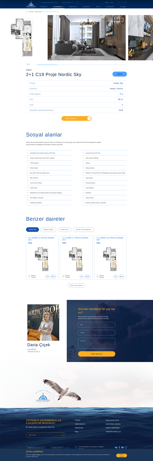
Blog (76, 431)
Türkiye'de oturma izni (113, 431)
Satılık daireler (38, 11)
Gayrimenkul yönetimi (113, 424)
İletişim (123, 6)
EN (122, 2)
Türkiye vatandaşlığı (113, 428)
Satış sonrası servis (112, 420)
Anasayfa (44, 6)
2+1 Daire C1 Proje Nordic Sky (41, 239)
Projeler (77, 420)
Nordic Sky (118, 83)
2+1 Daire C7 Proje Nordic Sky (75, 239)
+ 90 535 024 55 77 (67, 2)
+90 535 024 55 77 (33, 351)
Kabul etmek (122, 455)
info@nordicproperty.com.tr (49, 2)
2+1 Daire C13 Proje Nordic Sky (110, 239)
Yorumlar (86, 6)
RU (119, 2)
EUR (111, 2)
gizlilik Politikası (36, 454)
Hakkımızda (110, 6)
